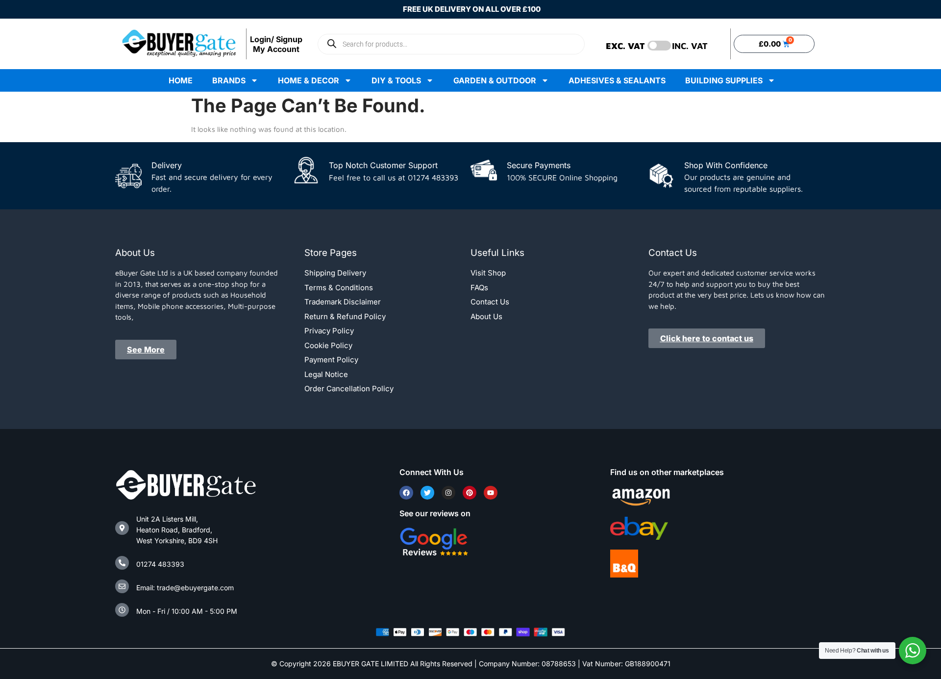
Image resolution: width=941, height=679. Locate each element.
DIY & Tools (396, 80)
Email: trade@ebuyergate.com (185, 587)
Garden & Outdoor (494, 80)
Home (181, 80)
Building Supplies (724, 80)
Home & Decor (308, 80)
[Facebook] (406, 493)
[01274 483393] (122, 563)
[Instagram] (448, 493)
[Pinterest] (469, 493)
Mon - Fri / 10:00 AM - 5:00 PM (186, 611)
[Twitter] (427, 493)
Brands (229, 80)
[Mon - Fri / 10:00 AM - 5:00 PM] (122, 610)
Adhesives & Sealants (617, 80)
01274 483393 (160, 564)
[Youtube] (490, 493)
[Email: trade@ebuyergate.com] (122, 586)
